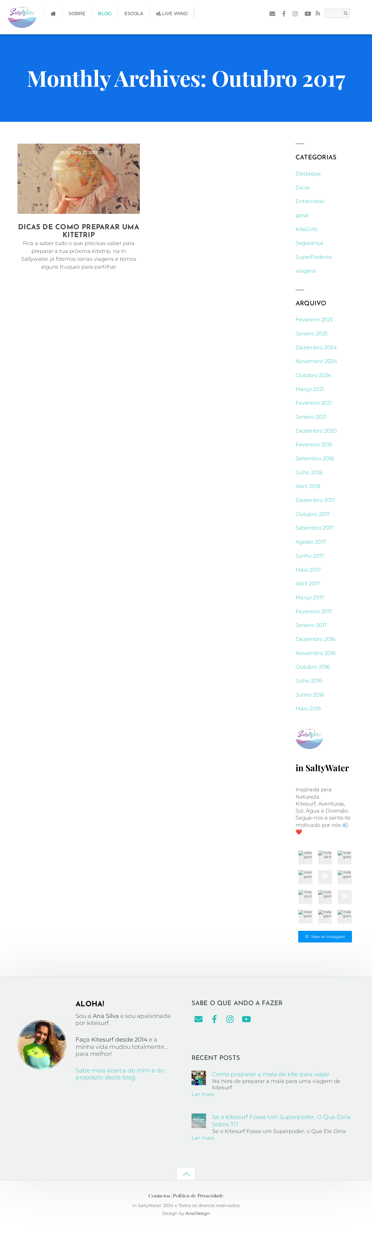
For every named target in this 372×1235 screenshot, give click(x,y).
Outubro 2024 (313, 375)
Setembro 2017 (314, 528)
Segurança (309, 243)
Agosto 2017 (311, 542)
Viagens (306, 271)
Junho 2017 (310, 556)
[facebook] (284, 13)
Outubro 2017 (313, 514)
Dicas (303, 187)
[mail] (272, 13)
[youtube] (307, 13)
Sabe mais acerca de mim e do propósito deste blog (120, 1074)
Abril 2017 (308, 583)
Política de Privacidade (198, 1195)
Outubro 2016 (313, 667)
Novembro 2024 (316, 361)
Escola (133, 13)
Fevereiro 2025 (314, 319)
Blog (104, 13)
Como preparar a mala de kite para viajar (271, 1074)
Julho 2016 (309, 681)
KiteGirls (306, 229)
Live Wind (174, 13)
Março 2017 (310, 597)
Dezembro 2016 (315, 639)
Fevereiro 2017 (314, 611)
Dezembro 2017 (315, 500)
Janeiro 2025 (312, 333)
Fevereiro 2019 (314, 444)
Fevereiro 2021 (314, 403)
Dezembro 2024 (316, 347)
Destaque (308, 173)
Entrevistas (310, 201)
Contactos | (160, 1195)
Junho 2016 (310, 695)
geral (302, 215)
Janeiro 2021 (311, 417)
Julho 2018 (309, 472)
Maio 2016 (308, 708)
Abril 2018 (308, 486)
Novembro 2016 (316, 653)
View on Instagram (328, 936)
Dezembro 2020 (316, 431)
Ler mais (203, 1094)
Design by (173, 1213)
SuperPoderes (314, 257)
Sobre (77, 13)
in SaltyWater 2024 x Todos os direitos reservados (186, 1205)
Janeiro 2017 (311, 625)
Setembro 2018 (315, 458)
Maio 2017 (308, 570)
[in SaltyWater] (22, 23)
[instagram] (296, 13)
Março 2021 (310, 389)
